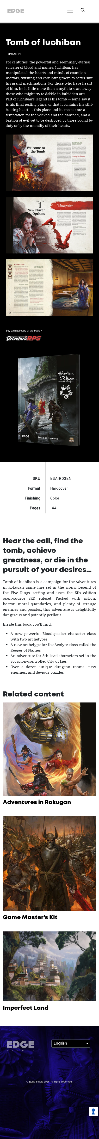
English (60, 1043)
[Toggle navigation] (69, 10)
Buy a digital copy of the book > (24, 330)
